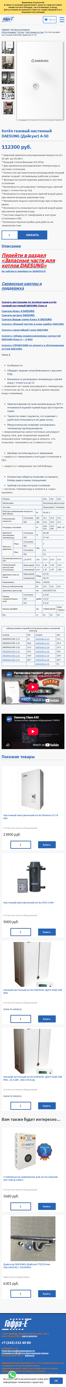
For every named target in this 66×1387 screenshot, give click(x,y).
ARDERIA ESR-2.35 (11, 660)
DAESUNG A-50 (42, 664)
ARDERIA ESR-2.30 (11, 655)
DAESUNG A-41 (42, 660)
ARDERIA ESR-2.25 (11, 651)
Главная (5, 29)
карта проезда (29, 1336)
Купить (47, 1206)
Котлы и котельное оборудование (16, 31)
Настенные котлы (34, 32)
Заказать (32, 235)
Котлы (21, 32)
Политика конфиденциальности (18, 1350)
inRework (29, 1355)
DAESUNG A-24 (42, 647)
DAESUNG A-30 (42, 651)
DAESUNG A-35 (42, 655)
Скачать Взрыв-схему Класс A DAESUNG (27, 319)
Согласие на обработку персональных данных (25, 1353)
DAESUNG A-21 (42, 643)
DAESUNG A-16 (42, 639)
